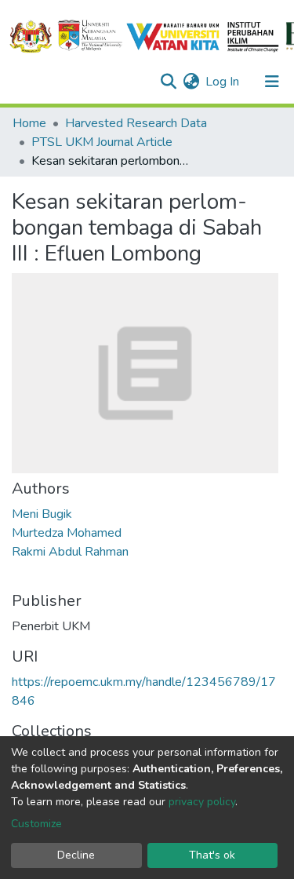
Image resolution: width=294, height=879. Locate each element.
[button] (191, 81)
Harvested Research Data (136, 123)
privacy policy (202, 801)
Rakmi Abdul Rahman (70, 551)
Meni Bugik (42, 514)
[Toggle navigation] (272, 81)
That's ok (212, 855)
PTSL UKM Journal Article (101, 142)
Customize (36, 823)
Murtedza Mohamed (67, 533)
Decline (76, 855)
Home (29, 123)
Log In (223, 81)
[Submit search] (168, 81)
